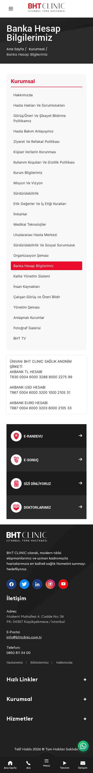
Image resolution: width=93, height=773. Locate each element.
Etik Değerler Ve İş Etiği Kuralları (39, 204)
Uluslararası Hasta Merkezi (35, 235)
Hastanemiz (14, 662)
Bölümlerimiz (39, 662)
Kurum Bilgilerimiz (27, 172)
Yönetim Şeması (26, 307)
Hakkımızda (23, 95)
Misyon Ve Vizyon (28, 183)
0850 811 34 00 (18, 652)
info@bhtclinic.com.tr (24, 637)
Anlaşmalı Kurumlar (28, 317)
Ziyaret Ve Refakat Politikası (36, 141)
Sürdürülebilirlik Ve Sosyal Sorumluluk (44, 245)
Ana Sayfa (15, 49)
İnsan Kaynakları (26, 286)
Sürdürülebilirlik (26, 193)
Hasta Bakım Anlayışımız (33, 131)
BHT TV (19, 338)
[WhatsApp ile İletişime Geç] (83, 746)
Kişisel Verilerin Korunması (34, 152)
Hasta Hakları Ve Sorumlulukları (39, 105)
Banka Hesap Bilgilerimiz (27, 54)
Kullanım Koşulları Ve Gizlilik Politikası (44, 162)
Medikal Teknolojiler (29, 224)
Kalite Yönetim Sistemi (31, 276)
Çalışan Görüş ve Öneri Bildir (36, 297)
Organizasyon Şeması (31, 255)
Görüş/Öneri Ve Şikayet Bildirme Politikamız (39, 118)
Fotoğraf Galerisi (27, 328)
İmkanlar (20, 214)
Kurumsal (37, 49)
